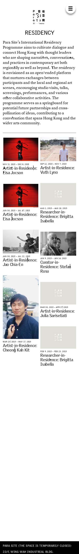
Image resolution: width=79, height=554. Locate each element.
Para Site (39, 17)
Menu (71, 9)
